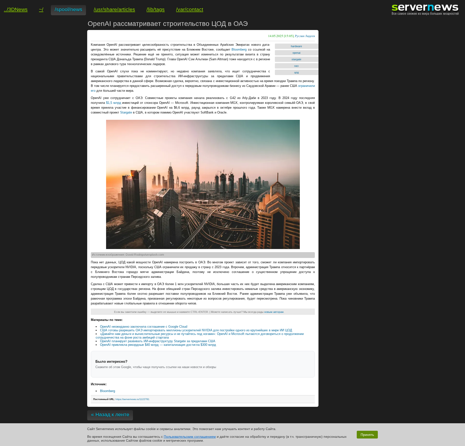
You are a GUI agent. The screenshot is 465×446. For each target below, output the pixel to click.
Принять (367, 435)
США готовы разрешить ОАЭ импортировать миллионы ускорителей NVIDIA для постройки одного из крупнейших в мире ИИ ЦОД (196, 330)
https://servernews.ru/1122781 (132, 399)
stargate (296, 59)
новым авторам (274, 311)
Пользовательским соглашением (190, 436)
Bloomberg (239, 49)
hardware (296, 46)
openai (296, 52)
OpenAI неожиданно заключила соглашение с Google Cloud (143, 326)
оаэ (296, 65)
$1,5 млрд (113, 103)
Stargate (126, 112)
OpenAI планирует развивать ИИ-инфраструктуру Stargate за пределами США (157, 341)
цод (296, 72)
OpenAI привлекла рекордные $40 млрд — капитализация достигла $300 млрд (158, 345)
